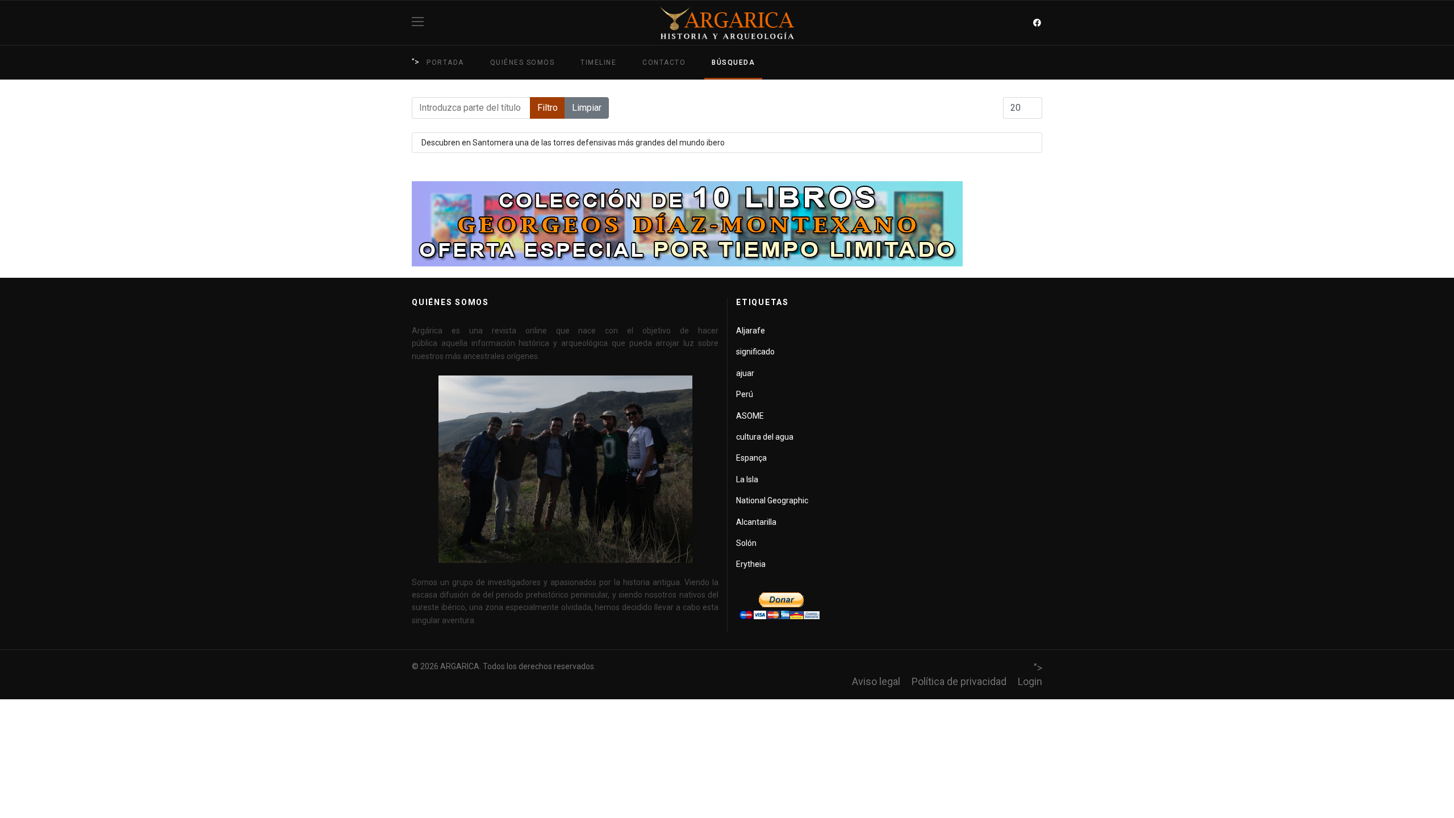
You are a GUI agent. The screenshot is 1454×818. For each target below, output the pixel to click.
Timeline (598, 62)
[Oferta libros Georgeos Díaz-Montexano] (727, 223)
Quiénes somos (522, 62)
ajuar (745, 373)
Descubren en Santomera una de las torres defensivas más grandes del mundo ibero (573, 142)
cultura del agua (764, 436)
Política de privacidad (959, 681)
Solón (746, 543)
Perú (744, 394)
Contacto (664, 62)
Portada (445, 62)
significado (755, 351)
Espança (751, 457)
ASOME (750, 415)
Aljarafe (750, 330)
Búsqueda (733, 62)
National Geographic (772, 500)
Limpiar (586, 107)
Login (1030, 681)
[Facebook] (1037, 22)
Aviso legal (876, 681)
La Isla (747, 479)
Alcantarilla (756, 522)
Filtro (547, 107)
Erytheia (751, 564)
